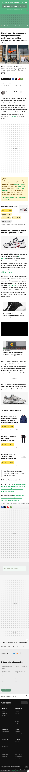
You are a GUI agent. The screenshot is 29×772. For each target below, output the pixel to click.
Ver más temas (6, 690)
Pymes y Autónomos (19, 744)
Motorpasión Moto (19, 733)
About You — (6, 214)
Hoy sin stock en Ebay (6, 221)
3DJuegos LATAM (18, 754)
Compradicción (21, 186)
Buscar (26, 696)
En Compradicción (7, 312)
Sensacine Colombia (19, 758)
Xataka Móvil (4, 713)
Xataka (3, 711)
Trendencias (4, 741)
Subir (23, 702)
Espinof (16, 723)
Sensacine (17, 721)
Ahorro (17, 685)
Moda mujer (18, 675)
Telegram (16, 184)
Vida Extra (17, 713)
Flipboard (19, 79)
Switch (16, 682)
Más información (15, 770)
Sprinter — (6, 217)
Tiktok (20, 653)
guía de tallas (12, 285)
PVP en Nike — (7, 210)
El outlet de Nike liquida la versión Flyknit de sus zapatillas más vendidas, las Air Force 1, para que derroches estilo (15, 642)
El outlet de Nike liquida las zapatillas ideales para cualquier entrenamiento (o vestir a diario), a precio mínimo (13, 315)
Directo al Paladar (5, 731)
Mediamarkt (22, 25)
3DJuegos (17, 711)
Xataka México (5, 754)
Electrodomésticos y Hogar (7, 667)
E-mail (21, 79)
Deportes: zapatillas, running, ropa (16, 503)
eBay (3, 682)
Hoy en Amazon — (7, 426)
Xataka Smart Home (6, 717)
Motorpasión (18, 731)
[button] (14, 92)
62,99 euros (12, 116)
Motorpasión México (19, 761)
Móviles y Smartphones (21, 666)
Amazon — (16, 217)
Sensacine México (18, 756)
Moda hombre (5, 675)
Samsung (4, 679)
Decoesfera (4, 744)
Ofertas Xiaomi (16, 647)
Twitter (16, 79)
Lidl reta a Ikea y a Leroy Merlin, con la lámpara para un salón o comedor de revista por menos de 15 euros (13, 354)
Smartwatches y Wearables (6, 672)
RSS (17, 653)
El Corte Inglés (6, 25)
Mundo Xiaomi (5, 720)
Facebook (13, 79)
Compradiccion (5, 746)
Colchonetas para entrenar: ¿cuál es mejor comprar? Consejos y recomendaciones (12, 498)
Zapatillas (14, 25)
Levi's (10, 272)
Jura (3, 685)
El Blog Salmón (18, 741)
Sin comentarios (6, 78)
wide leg (3, 272)
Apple (16, 679)
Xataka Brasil (4, 756)
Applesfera (4, 715)
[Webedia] (6, 704)
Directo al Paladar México (7, 761)
